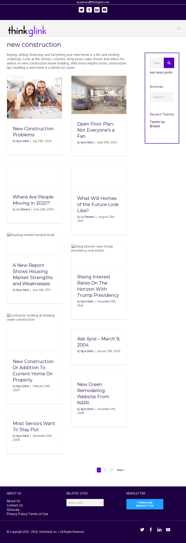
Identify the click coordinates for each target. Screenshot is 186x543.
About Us (13, 501)
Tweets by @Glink (157, 124)
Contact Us (15, 505)
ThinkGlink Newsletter (145, 504)
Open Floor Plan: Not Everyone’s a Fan (96, 130)
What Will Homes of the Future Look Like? (98, 204)
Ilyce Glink (22, 141)
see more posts (161, 72)
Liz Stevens (23, 209)
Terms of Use (38, 514)
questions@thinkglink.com (93, 2)
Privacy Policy (17, 514)
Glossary (13, 509)
